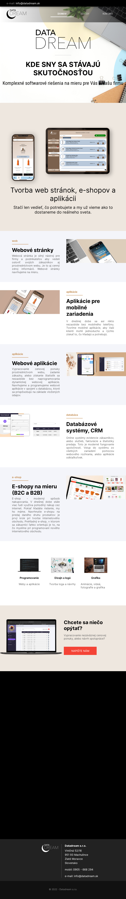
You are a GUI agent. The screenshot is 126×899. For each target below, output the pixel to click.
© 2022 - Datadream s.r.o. (63, 889)
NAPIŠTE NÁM (80, 650)
